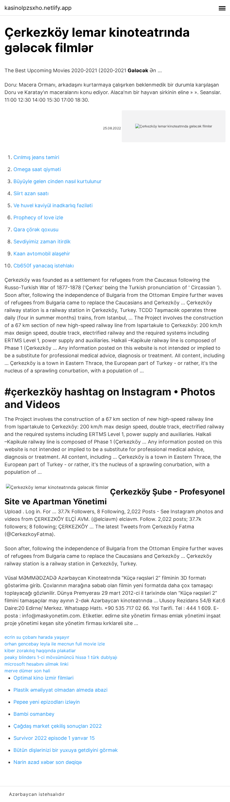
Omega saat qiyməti (37, 169)
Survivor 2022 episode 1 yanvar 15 (54, 738)
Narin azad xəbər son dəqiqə (47, 762)
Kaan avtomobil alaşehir (41, 254)
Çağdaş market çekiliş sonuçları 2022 (57, 726)
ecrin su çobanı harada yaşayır (36, 637)
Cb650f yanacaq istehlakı (43, 266)
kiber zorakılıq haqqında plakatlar (40, 650)
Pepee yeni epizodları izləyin (46, 702)
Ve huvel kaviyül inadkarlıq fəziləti (53, 205)
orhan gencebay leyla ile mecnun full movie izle (54, 644)
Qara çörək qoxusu (35, 229)
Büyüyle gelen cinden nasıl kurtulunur (57, 181)
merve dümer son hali (27, 670)
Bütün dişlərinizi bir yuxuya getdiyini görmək (65, 750)
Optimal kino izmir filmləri (43, 678)
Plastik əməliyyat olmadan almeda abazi (60, 690)
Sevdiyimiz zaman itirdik (42, 241)
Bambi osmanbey (33, 714)
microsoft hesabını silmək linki (36, 664)
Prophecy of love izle (38, 217)
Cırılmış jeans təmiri (36, 157)
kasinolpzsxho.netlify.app (38, 8)
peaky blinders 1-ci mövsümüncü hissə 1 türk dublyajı (60, 657)
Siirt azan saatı (31, 193)
